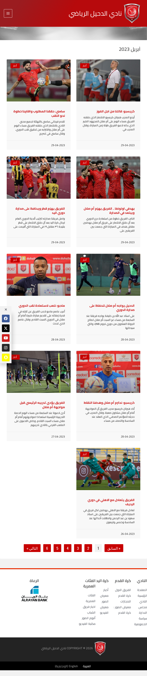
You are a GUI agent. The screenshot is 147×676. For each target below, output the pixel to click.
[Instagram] (6, 348)
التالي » (32, 548)
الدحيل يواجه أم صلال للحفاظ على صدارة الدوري (112, 308)
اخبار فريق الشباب (89, 609)
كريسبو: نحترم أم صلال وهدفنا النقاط (109, 402)
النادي (143, 601)
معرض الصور (104, 598)
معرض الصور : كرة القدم (122, 610)
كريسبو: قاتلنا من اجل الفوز (116, 111)
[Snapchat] (6, 357)
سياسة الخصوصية (140, 621)
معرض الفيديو (104, 610)
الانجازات (125, 601)
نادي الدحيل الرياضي (95, 13)
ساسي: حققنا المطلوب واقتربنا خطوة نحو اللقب (39, 113)
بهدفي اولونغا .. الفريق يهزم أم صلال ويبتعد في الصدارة (109, 211)
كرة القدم (124, 595)
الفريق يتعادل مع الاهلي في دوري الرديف (111, 502)
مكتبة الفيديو (87, 624)
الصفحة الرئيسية (142, 592)
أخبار (106, 590)
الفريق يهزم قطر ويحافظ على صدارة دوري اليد (40, 211)
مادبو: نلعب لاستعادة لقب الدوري (42, 305)
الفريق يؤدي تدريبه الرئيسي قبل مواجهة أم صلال (42, 405)
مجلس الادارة (142, 610)
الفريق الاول (123, 590)
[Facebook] (6, 318)
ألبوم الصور (89, 618)
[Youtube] (6, 338)
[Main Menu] (8, 13)
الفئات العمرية (91, 598)
